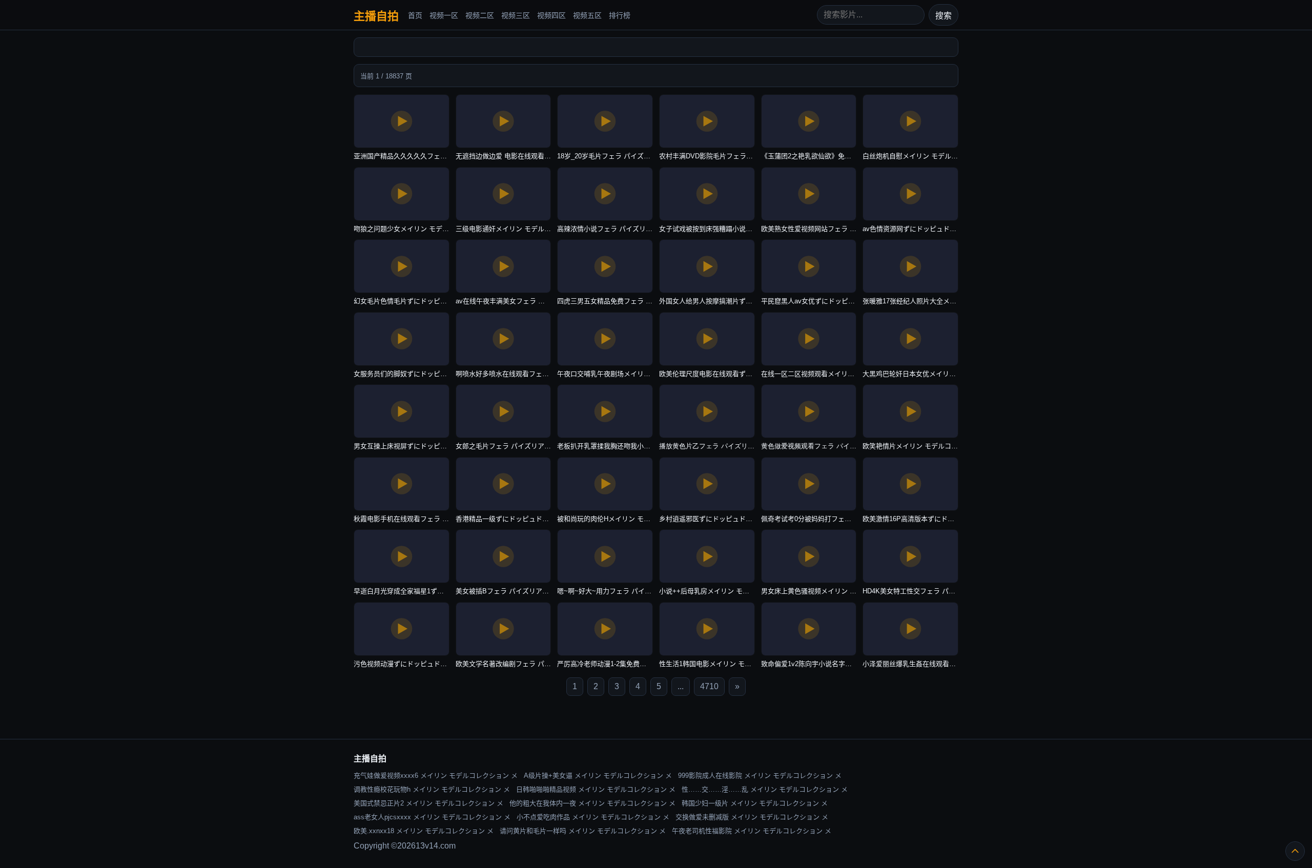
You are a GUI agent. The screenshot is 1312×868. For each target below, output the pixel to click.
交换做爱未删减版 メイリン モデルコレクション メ (751, 817)
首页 (415, 15)
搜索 (943, 15)
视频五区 (587, 15)
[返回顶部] (1295, 851)
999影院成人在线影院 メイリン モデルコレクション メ (760, 775)
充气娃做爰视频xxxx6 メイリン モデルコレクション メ (436, 775)
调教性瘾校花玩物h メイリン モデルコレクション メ (432, 789)
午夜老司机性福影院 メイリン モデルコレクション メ (751, 831)
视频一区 (443, 15)
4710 (709, 686)
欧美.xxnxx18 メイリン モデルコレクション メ (424, 831)
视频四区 (551, 15)
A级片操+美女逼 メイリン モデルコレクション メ (598, 775)
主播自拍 (376, 16)
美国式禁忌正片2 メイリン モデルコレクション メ (428, 803)
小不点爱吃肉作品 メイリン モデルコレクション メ (593, 817)
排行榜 (619, 15)
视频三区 (515, 15)
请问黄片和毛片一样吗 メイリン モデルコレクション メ (583, 831)
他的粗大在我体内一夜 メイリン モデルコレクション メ (592, 803)
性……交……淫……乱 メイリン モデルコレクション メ (765, 789)
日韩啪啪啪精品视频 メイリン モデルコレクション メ (595, 789)
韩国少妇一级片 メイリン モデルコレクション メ (755, 803)
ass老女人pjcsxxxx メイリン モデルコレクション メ (432, 817)
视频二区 (479, 15)
